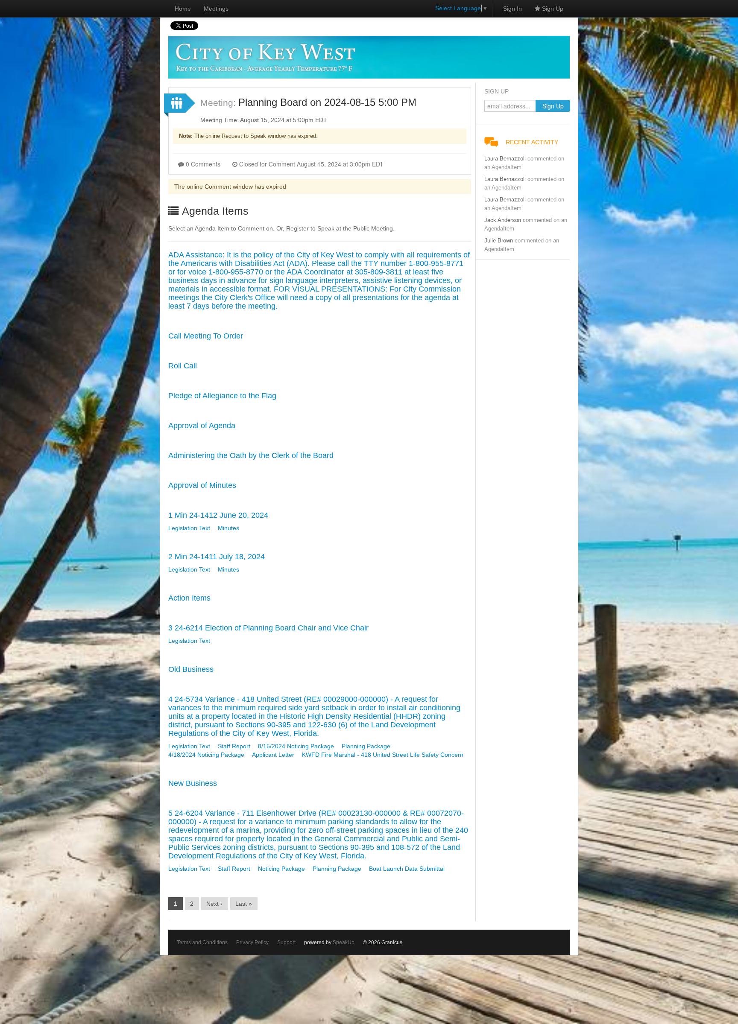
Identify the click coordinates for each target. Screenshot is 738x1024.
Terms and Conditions (202, 942)
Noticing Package (281, 868)
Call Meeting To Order (205, 336)
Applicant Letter (273, 754)
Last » (243, 903)
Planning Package (366, 746)
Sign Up (551, 8)
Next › (214, 903)
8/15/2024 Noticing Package (296, 746)
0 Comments (202, 164)
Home (183, 8)
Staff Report (234, 746)
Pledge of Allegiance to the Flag (222, 395)
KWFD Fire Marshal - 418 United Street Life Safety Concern (382, 754)
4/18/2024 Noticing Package (206, 754)
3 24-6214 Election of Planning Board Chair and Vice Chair (268, 628)
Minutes (228, 528)
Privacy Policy (252, 942)
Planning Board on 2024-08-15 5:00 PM (327, 102)
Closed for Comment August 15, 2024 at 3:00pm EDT (310, 164)
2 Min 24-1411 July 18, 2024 (216, 556)
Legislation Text (189, 528)
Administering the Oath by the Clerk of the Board (251, 455)
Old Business (191, 669)
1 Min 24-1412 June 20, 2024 (218, 515)
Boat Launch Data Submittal (407, 868)
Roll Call (182, 366)
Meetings (216, 8)
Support (286, 942)
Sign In (512, 8)
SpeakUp (343, 942)
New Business (192, 783)
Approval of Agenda (201, 425)
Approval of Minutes (202, 485)
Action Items (189, 598)
